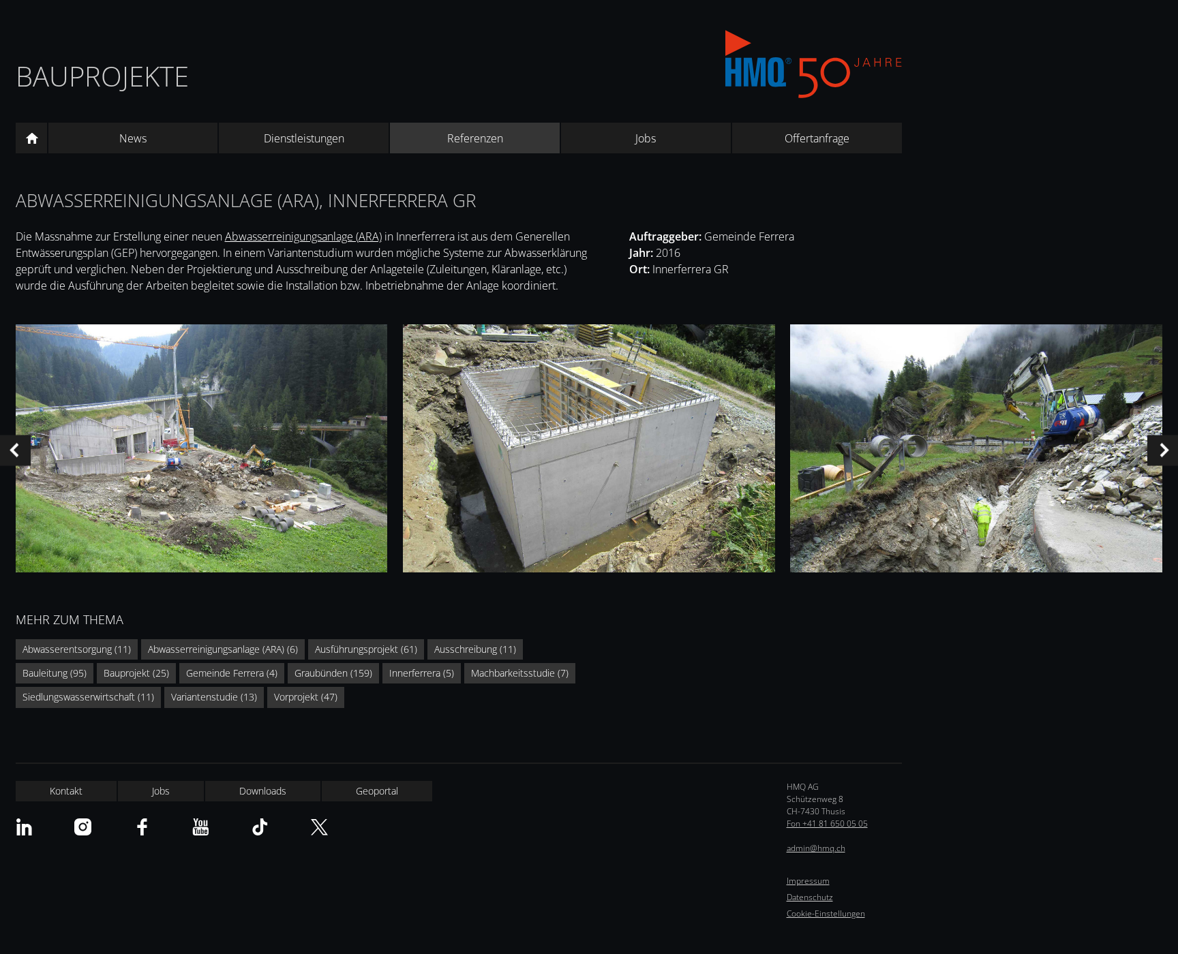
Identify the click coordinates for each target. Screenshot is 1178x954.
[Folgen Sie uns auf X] (319, 826)
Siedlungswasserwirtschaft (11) (88, 696)
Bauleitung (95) (54, 672)
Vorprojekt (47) (305, 696)
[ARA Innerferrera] (202, 450)
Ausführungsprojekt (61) (366, 649)
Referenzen (475, 138)
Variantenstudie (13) (214, 696)
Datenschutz (810, 897)
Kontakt (66, 790)
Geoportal (377, 790)
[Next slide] (1162, 450)
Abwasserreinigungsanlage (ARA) (303, 236)
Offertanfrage (817, 138)
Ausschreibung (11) (475, 649)
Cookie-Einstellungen (826, 913)
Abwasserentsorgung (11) (76, 649)
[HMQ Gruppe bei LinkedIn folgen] (24, 826)
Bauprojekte (102, 76)
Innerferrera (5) (421, 672)
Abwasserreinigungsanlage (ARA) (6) (223, 649)
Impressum (808, 881)
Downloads (262, 790)
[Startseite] (31, 138)
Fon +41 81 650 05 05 (827, 823)
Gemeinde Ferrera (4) (231, 672)
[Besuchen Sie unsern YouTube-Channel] (200, 826)
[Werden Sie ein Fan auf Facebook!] (142, 826)
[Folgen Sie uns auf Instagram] (82, 826)
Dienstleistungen (304, 138)
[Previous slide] (15, 450)
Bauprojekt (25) (136, 672)
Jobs (645, 138)
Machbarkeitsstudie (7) (520, 672)
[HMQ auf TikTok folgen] (260, 826)
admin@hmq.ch (816, 848)
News (133, 138)
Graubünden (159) (333, 672)
